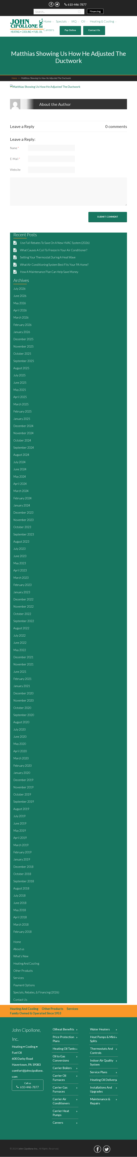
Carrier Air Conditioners (61, 1101)
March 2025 (21, 404)
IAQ (74, 21)
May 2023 (19, 563)
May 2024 (19, 476)
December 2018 (23, 866)
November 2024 (23, 433)
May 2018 (19, 910)
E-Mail (15, 159)
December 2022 (23, 599)
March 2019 (21, 845)
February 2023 (22, 585)
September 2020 (23, 715)
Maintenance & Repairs (100, 1101)
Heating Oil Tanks (64, 1048)
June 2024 (19, 469)
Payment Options (24, 985)
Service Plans (98, 1072)
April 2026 (20, 310)
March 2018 (21, 924)
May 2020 (19, 744)
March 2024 (21, 491)
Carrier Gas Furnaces (60, 1089)
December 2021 (23, 657)
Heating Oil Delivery (103, 1080)
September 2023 (23, 534)
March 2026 (21, 317)
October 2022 (22, 614)
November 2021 (23, 664)
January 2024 (21, 505)
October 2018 (22, 874)
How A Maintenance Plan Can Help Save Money (49, 272)
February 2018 (22, 931)
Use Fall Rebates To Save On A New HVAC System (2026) (55, 243)
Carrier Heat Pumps (61, 1113)
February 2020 (22, 765)
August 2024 (21, 454)
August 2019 (21, 809)
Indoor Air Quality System (101, 1062)
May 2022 (19, 650)
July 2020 (19, 729)
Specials (61, 21)
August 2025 (21, 368)
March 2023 (21, 577)
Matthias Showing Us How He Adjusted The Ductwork (46, 78)
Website (15, 169)
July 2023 (19, 548)
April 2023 (20, 570)
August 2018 (21, 888)
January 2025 (21, 418)
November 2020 (23, 700)
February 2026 (22, 325)
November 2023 (23, 520)
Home (47, 21)
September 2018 (23, 881)
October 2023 (22, 527)
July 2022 (19, 635)
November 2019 (23, 787)
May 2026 (19, 303)
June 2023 (19, 556)
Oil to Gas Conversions (61, 1058)
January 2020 (21, 772)
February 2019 (22, 852)
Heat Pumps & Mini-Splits (103, 1039)
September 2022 (23, 621)
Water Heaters (100, 1029)
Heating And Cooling (26, 963)
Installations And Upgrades (101, 1089)
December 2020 (23, 693)
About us (18, 949)
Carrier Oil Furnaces (59, 1078)
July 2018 (19, 895)
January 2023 (21, 592)
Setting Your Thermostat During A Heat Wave (48, 257)
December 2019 (23, 780)
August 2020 (21, 722)
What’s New (20, 956)
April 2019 (20, 837)
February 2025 (22, 411)
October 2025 (22, 353)
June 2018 (19, 903)
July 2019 (19, 816)
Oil (83, 21)
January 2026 (21, 332)
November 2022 (23, 606)
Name (14, 148)
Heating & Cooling (102, 21)
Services (18, 978)
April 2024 (20, 483)
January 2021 (21, 686)
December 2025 (23, 339)
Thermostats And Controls (101, 1051)
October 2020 (22, 708)
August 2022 (21, 628)
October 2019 (22, 794)
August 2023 (21, 541)
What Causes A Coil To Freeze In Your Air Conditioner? (53, 250)
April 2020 (20, 751)
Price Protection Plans (63, 1039)
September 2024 (23, 447)
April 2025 (20, 397)
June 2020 (19, 736)
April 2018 (20, 917)
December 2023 (23, 512)
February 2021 (22, 679)
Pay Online (70, 30)
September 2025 (23, 361)
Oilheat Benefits (63, 1029)
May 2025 (19, 389)
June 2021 (19, 671)
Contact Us (94, 30)
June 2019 (19, 823)
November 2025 (23, 346)
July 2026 (19, 288)
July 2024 (19, 462)
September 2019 (23, 801)
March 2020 (21, 758)
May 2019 (19, 830)
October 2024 (22, 440)
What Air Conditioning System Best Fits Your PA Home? (54, 264)
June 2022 (19, 642)
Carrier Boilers (62, 1068)
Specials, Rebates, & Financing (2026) (36, 992)
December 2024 (23, 426)
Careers (48, 30)
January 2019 (21, 859)
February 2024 (22, 498)
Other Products (23, 970)
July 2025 (19, 375)
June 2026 (19, 296)
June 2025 (19, 382)
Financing (95, 11)
